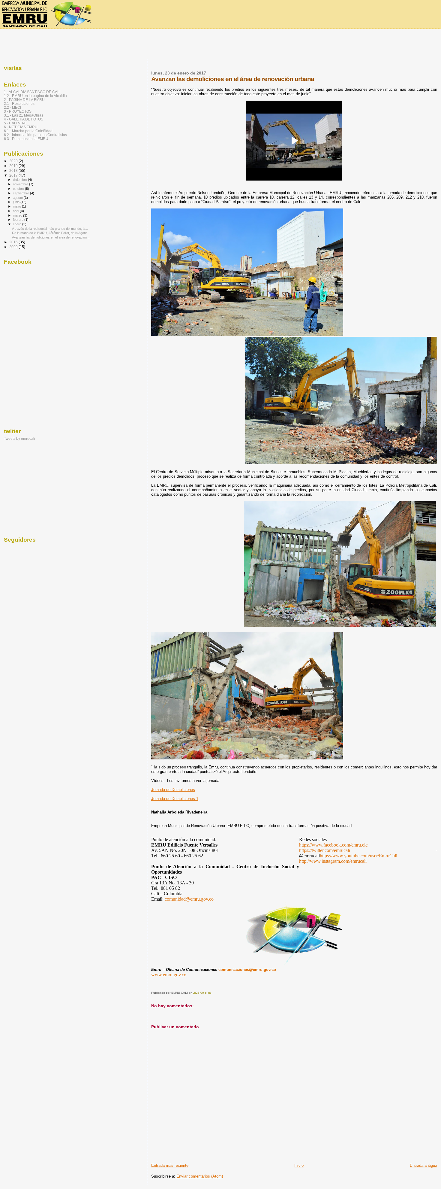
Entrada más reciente (169, 1165)
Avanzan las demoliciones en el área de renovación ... (51, 237)
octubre (19, 188)
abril (16, 211)
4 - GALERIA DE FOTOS (23, 119)
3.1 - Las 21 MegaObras (23, 115)
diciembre (20, 179)
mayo (17, 206)
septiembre (21, 193)
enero (17, 224)
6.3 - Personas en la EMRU (26, 139)
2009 (14, 247)
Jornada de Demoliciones (173, 789)
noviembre (21, 184)
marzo (18, 215)
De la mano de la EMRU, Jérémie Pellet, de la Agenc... (51, 233)
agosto (18, 197)
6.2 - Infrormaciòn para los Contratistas (35, 135)
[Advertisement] (220, 44)
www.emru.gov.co (168, 974)
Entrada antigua (423, 1165)
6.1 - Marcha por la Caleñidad (28, 131)
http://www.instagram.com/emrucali (333, 861)
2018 (14, 170)
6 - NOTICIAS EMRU (21, 127)
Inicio (299, 1165)
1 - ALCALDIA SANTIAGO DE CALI (32, 92)
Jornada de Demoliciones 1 (174, 798)
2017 (14, 175)
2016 (14, 242)
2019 (14, 166)
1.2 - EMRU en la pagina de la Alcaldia (35, 96)
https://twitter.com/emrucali (324, 850)
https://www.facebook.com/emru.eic (333, 844)
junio (16, 202)
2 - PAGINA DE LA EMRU (24, 100)
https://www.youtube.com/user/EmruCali (358, 855)
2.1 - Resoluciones (19, 103)
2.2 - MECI (12, 107)
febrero (18, 219)
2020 (14, 161)
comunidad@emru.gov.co (189, 899)
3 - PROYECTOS (18, 111)
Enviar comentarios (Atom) (199, 1176)
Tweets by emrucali (19, 438)
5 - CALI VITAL (16, 123)
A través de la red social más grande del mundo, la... (50, 228)
